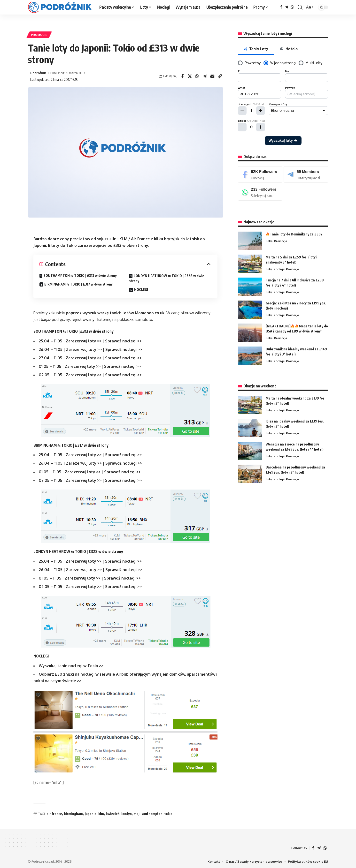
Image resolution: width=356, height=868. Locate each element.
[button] (300, 7)
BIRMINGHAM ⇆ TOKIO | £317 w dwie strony (78, 284)
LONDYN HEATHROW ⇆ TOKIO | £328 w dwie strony (166, 278)
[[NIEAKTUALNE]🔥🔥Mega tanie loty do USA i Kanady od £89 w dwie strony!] (250, 333)
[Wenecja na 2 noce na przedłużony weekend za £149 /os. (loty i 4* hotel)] (250, 451)
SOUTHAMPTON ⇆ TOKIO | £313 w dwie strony (80, 275)
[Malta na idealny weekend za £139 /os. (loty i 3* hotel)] (250, 405)
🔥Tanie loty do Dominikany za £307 (294, 234)
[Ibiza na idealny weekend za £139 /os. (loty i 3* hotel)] (250, 428)
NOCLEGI (141, 289)
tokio (168, 814)
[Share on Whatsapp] (197, 76)
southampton (152, 814)
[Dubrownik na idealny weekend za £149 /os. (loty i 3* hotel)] (250, 356)
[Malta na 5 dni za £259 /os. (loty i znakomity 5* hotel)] (250, 264)
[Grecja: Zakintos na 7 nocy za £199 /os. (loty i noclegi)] (250, 310)
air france (54, 814)
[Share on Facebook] (182, 76)
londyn (126, 814)
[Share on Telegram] (204, 76)
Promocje (39, 35)
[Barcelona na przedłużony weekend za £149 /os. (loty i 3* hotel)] (250, 474)
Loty (269, 241)
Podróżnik (38, 73)
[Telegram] (286, 7)
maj (136, 814)
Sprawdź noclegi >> (123, 341)
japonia (90, 814)
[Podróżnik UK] (60, 7)
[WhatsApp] (292, 7)
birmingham (73, 814)
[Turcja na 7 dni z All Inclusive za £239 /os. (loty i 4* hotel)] (250, 287)
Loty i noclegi (275, 269)
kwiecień (112, 814)
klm (101, 814)
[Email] (212, 76)
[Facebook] (281, 7)
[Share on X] (189, 76)
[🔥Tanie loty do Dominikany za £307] (250, 241)
